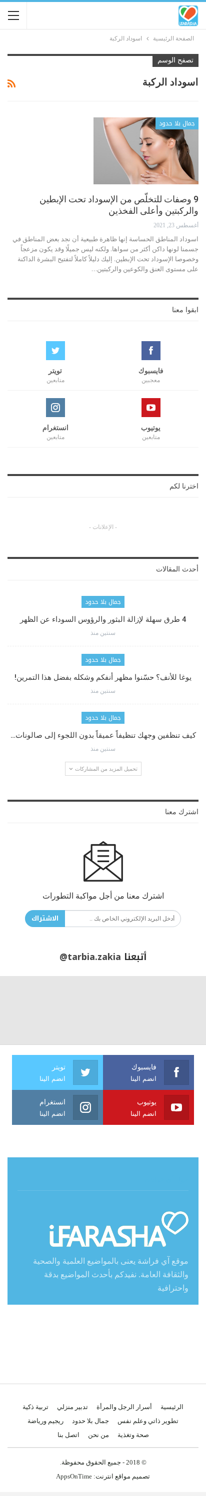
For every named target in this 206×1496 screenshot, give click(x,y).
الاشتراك (45, 918)
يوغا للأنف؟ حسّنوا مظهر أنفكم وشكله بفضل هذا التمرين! (103, 677)
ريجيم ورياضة (46, 1421)
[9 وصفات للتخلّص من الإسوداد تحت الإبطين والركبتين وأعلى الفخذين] (146, 150)
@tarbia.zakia (90, 957)
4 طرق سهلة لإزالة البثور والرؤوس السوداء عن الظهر (103, 619)
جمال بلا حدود (177, 123)
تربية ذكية (35, 1407)
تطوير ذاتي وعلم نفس (148, 1421)
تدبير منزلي (72, 1407)
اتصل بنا (69, 1435)
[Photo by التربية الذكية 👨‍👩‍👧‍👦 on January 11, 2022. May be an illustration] (172, 1010)
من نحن (98, 1435)
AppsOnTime (74, 1476)
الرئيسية (172, 1407)
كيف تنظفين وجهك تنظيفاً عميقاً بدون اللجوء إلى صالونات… (103, 735)
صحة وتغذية (133, 1435)
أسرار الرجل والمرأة (124, 1407)
